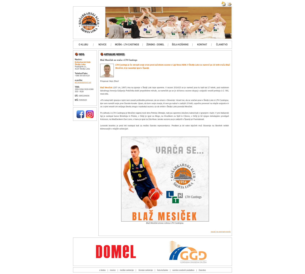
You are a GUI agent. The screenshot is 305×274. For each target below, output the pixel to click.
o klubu (102, 270)
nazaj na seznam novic (221, 232)
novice (112, 270)
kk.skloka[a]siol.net (83, 82)
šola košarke (163, 270)
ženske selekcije (145, 270)
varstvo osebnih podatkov (183, 270)
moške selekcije (126, 270)
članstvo (202, 270)
